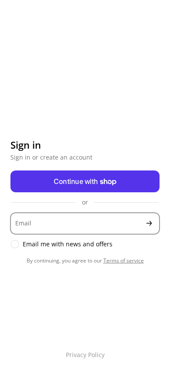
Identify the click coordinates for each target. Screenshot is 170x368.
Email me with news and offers (67, 244)
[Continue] (149, 223)
